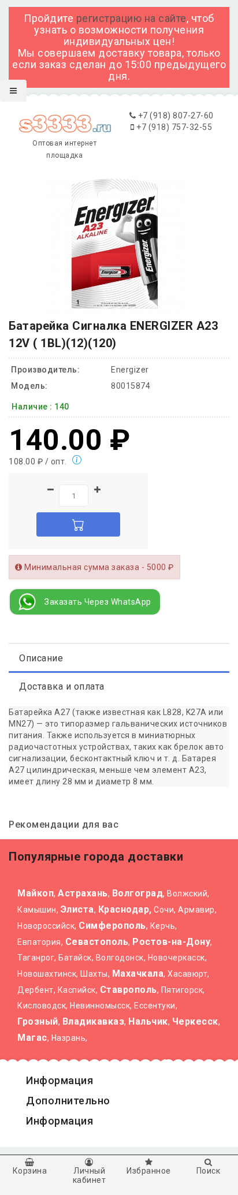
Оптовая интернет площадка (64, 149)
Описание (41, 658)
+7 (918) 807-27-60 (175, 115)
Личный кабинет (89, 1175)
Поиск (208, 1170)
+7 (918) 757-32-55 (173, 127)
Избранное (149, 1170)
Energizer (130, 369)
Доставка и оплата (62, 686)
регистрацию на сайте (131, 18)
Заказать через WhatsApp (97, 601)
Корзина (30, 1170)
